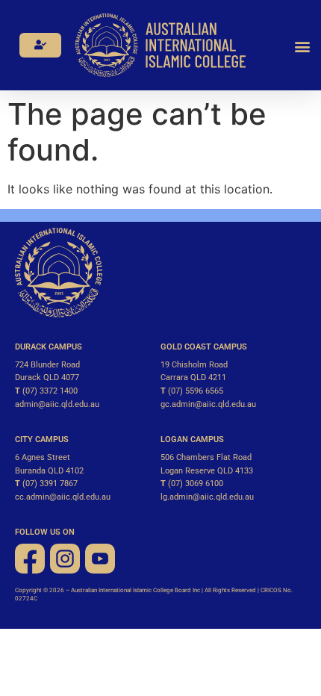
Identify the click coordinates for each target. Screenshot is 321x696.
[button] (302, 46)
